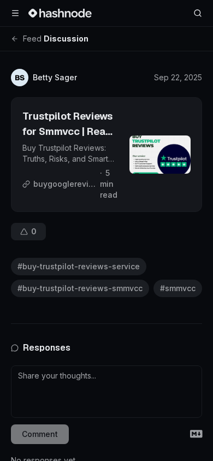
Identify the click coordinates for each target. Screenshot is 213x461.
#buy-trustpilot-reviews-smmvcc (80, 288)
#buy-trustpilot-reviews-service (78, 266)
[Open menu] (15, 13)
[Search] (197, 13)
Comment (40, 434)
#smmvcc (178, 288)
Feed (32, 38)
